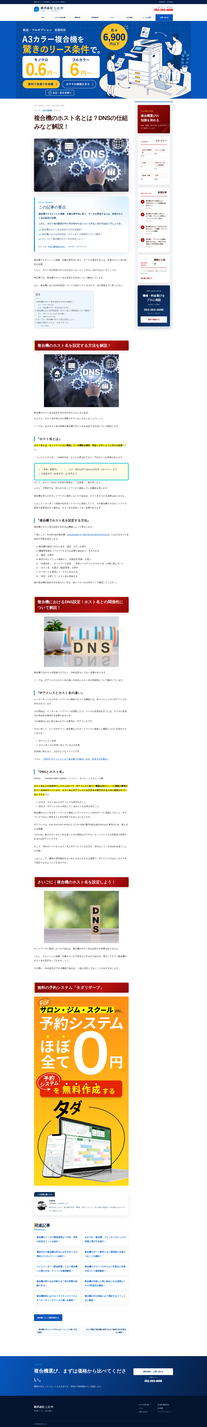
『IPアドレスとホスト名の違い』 (54, 314)
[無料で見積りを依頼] (41, 84)
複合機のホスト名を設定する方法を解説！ (55, 302)
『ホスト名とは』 (48, 305)
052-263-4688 (163, 10)
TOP (42, 17)
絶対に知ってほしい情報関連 (160, 164)
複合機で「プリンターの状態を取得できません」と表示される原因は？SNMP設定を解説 (156, 242)
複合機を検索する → (147, 278)
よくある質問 (147, 17)
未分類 (144, 162)
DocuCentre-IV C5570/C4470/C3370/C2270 (88, 534)
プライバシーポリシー (164, 1412)
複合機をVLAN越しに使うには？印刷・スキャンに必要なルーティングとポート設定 (156, 217)
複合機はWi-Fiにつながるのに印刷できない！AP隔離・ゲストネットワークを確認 (156, 230)
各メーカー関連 (160, 150)
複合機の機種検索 (163, 1405)
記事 (157, 175)
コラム (112, 17)
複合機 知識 (146, 175)
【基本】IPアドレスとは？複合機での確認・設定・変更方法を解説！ (76, 759)
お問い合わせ (164, 17)
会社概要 (129, 17)
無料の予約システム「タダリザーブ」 (53, 323)
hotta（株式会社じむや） (57, 247)
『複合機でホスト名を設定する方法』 (56, 308)
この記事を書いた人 (44, 1194)
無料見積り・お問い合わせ (153, 1372)
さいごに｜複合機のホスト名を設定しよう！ (56, 319)
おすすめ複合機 (60, 17)
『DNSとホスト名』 (49, 317)
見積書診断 (94, 17)
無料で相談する (154, 319)
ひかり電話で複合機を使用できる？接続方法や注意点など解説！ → (106, 1330)
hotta (47, 326)
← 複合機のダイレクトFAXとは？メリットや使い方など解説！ (57, 1330)
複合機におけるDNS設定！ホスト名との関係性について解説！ (64, 311)
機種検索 (77, 17)
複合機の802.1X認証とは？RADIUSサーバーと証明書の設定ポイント (156, 204)
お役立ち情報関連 (146, 151)
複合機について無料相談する (48, 1318)
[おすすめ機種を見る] (79, 84)
